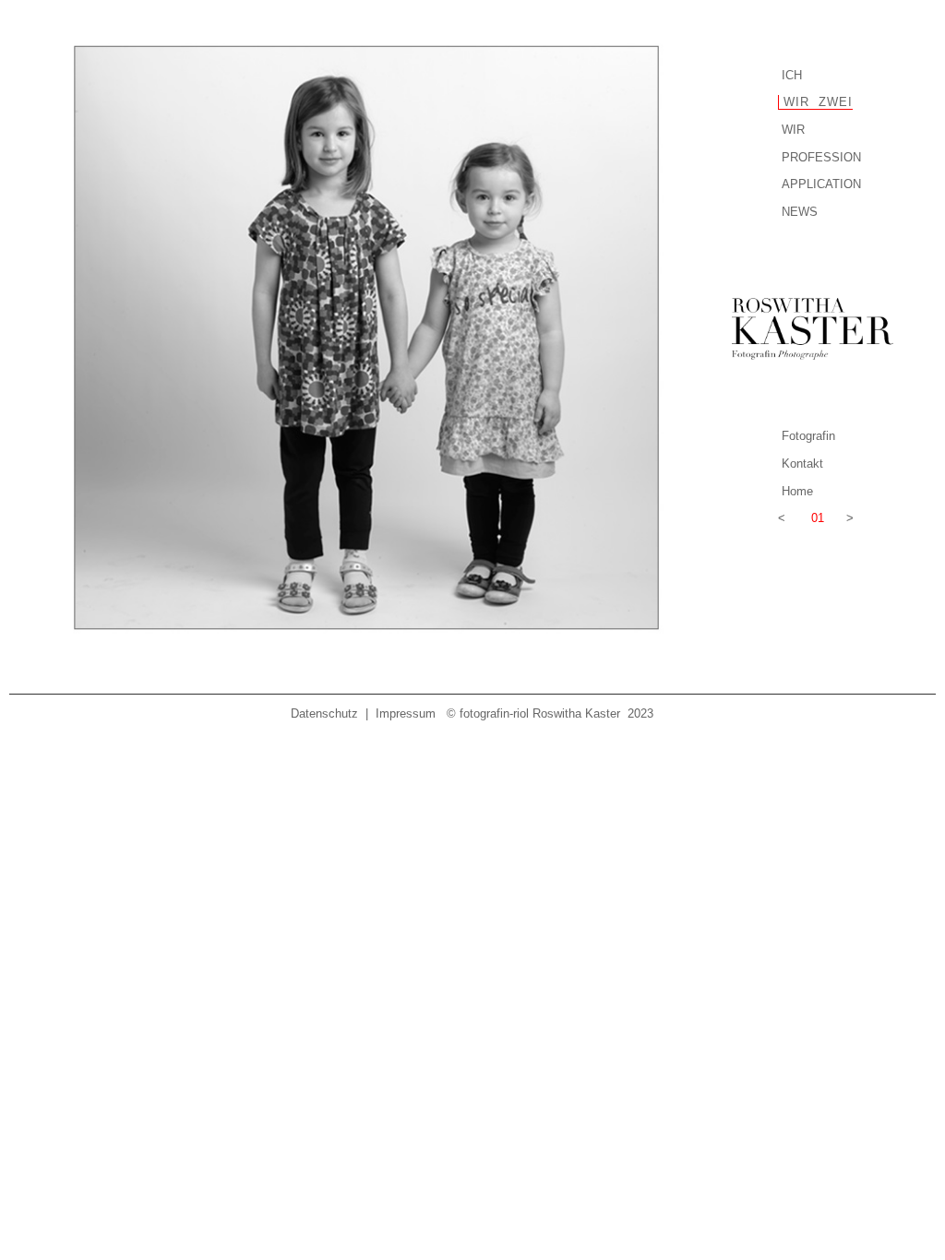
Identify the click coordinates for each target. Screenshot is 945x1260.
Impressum (406, 713)
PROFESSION (821, 157)
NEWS (800, 212)
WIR (793, 130)
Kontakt (802, 463)
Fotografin (808, 436)
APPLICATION (821, 184)
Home (797, 491)
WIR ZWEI (816, 102)
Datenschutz (324, 713)
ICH (792, 75)
